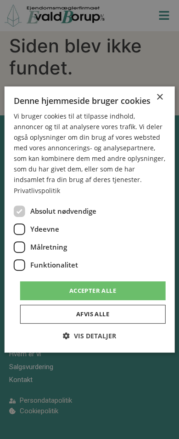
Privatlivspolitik (37, 190)
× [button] (159, 97)
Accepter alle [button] (92, 290)
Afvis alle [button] (92, 314)
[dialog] (90, 219)
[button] (89, 336)
